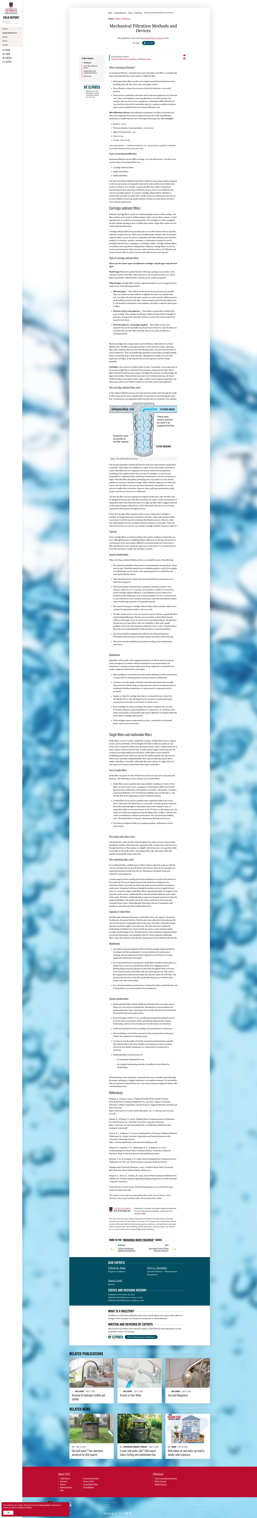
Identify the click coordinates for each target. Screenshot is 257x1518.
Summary (88, 63)
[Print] (184, 58)
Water (117, 19)
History (63, 1484)
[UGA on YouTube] (127, 1513)
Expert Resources (9, 33)
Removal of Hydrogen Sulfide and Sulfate (88, 1397)
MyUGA (107, 1507)
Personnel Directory (91, 1478)
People (4, 37)
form (30, 1507)
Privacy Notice (45, 1505)
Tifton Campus (160, 1481)
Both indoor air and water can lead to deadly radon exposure (186, 1452)
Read (8, 50)
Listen (8, 62)
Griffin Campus (161, 1484)
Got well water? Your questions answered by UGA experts (87, 1452)
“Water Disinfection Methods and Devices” (127, 1249)
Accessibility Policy (90, 1484)
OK (8, 1513)
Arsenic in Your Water (131, 1395)
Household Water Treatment (152, 38)
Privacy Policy (88, 1481)
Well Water (138, 13)
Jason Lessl (146, 59)
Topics (130, 13)
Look (8, 54)
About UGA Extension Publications (141, 1337)
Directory (107, 1504)
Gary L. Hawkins (130, 59)
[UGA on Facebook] (116, 1513)
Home (110, 13)
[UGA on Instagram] (123, 1513)
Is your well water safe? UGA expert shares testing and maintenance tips (138, 1452)
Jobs (62, 1490)
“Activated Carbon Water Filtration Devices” (158, 1249)
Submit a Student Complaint (199, 1504)
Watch (9, 58)
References (87, 76)
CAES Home (65, 1478)
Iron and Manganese (178, 1395)
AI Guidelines (88, 1487)
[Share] (184, 55)
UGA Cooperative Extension (166, 1478)
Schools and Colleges (111, 1502)
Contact (5, 45)
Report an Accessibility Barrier (199, 1502)
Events (4, 41)
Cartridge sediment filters (90, 67)
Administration (66, 1487)
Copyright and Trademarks (155, 1504)
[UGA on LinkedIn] (130, 1513)
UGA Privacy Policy (153, 1507)
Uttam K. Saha (117, 59)
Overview (63, 1481)
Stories (5, 29)
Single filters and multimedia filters (90, 72)
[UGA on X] (120, 1513)
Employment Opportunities (156, 1502)
